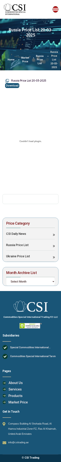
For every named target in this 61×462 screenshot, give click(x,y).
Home (11, 59)
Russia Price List (40, 60)
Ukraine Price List (18, 256)
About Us (15, 383)
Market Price (25, 59)
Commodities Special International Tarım (33, 356)
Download (12, 85)
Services (15, 389)
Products (15, 396)
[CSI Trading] (15, 9)
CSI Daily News (16, 234)
